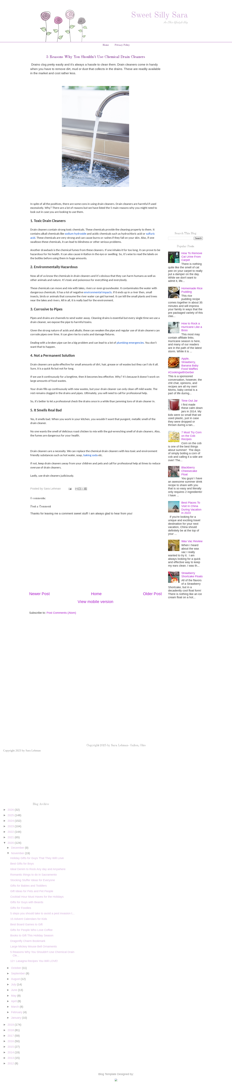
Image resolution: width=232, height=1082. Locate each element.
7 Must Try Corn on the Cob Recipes (191, 436)
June (14, 990)
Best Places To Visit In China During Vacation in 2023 (191, 507)
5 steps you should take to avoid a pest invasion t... (42, 913)
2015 (11, 1046)
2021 (11, 837)
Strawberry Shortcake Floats (192, 574)
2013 (11, 1057)
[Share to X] (82, 488)
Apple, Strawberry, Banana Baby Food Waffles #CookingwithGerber (183, 365)
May (14, 995)
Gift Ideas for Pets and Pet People (31, 891)
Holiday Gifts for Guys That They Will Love (37, 858)
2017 (11, 1035)
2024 (11, 820)
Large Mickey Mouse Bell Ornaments (33, 946)
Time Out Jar (189, 400)
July (14, 984)
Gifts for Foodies (20, 907)
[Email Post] (69, 488)
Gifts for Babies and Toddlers (28, 885)
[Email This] (76, 488)
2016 (11, 1041)
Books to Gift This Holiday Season (31, 935)
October (16, 967)
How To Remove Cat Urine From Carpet (191, 257)
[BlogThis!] (79, 488)
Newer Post (39, 593)
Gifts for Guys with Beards (26, 902)
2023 (11, 826)
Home (106, 45)
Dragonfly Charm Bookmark (27, 941)
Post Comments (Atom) (61, 612)
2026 (11, 809)
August (16, 979)
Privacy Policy (122, 45)
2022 (11, 831)
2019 (11, 1024)
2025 (11, 815)
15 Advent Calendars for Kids (28, 918)
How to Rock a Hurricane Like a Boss (191, 327)
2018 (11, 1030)
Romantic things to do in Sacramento (33, 874)
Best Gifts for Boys (22, 863)
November (18, 853)
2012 (11, 1063)
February (17, 1012)
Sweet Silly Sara (159, 15)
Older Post (152, 593)
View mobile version (95, 601)
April (14, 1001)
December (18, 847)
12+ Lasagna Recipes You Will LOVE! (34, 961)
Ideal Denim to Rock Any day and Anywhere (37, 869)
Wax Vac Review (191, 541)
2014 (11, 1052)
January (16, 1017)
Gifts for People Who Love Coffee (31, 930)
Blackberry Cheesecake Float (189, 471)
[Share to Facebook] (85, 488)
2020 (11, 842)
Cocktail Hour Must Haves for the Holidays (37, 896)
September (18, 973)
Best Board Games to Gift (26, 924)
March (15, 1006)
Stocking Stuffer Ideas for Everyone (32, 880)
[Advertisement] (185, 105)
